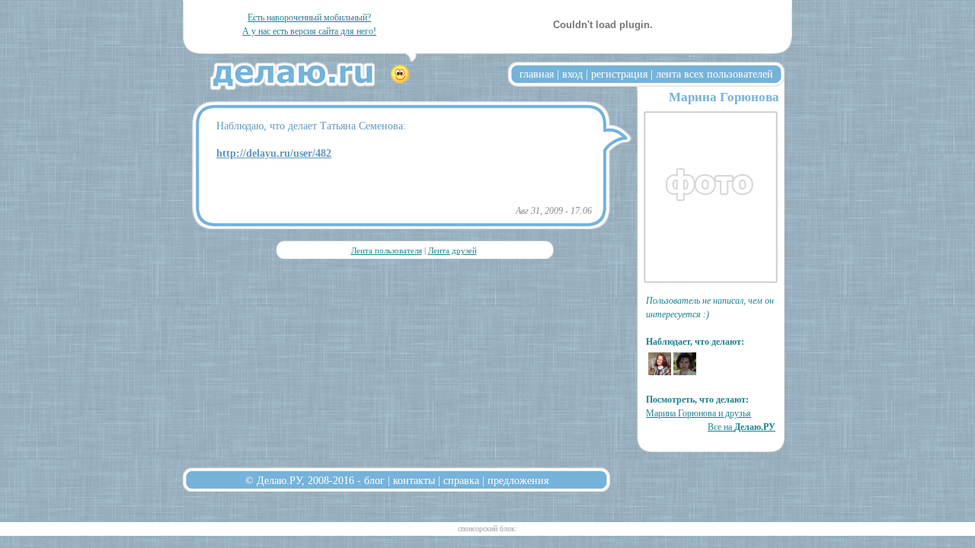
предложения (518, 480)
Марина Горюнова (724, 97)
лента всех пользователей (714, 74)
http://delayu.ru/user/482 (273, 153)
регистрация (619, 74)
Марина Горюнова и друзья (698, 413)
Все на (741, 427)
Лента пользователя (386, 250)
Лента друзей (452, 250)
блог (374, 480)
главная (536, 74)
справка (461, 480)
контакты (414, 480)
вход (572, 74)
